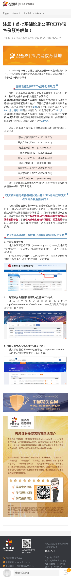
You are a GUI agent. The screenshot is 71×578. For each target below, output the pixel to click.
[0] (65, 573)
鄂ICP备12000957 (53, 567)
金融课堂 (28, 13)
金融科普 (16, 13)
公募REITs (39, 13)
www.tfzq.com (23, 562)
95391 (19, 558)
